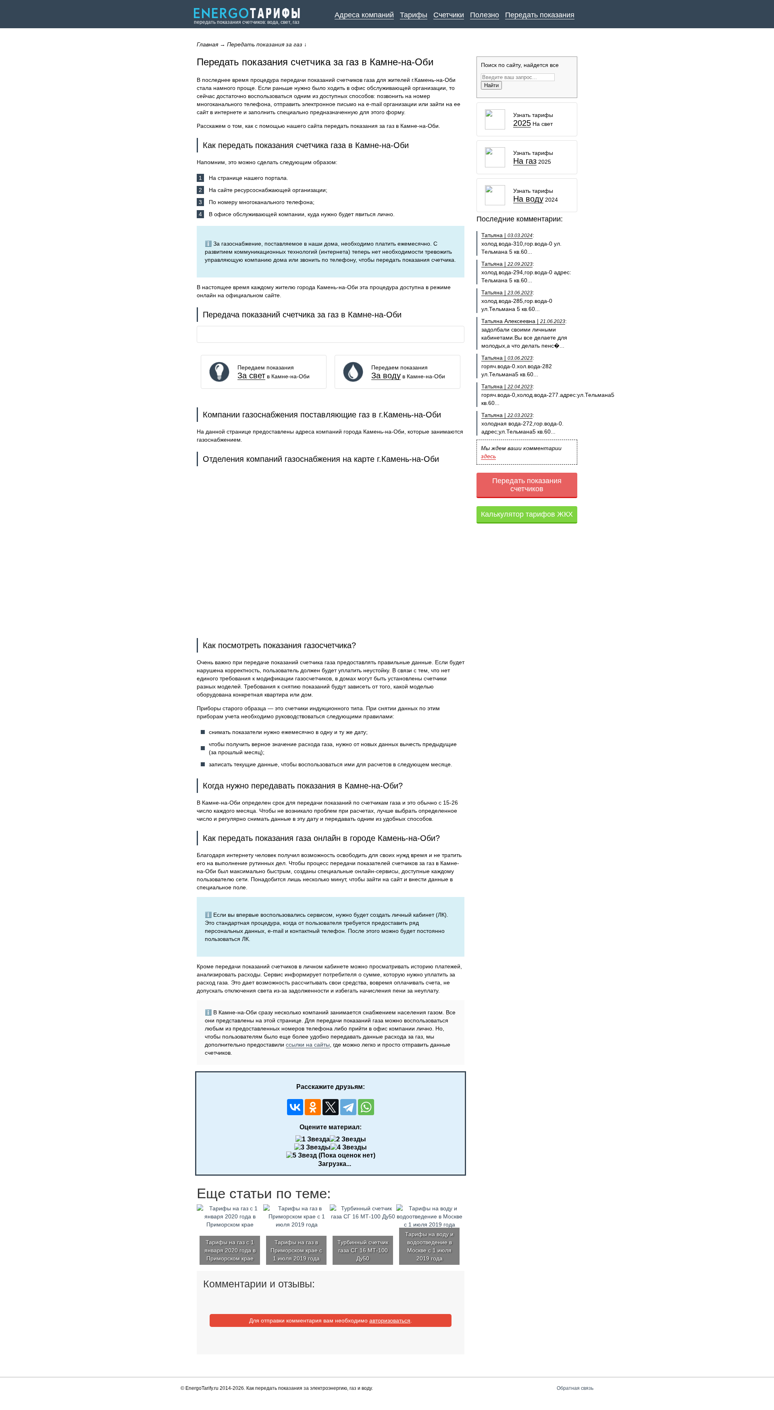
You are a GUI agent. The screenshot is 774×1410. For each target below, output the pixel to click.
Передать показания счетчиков (527, 485)
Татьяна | (507, 235)
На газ (525, 161)
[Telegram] (348, 1107)
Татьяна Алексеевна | (523, 321)
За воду (386, 375)
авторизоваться (389, 1320)
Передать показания (539, 15)
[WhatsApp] (366, 1107)
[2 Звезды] (348, 1139)
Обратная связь (575, 1388)
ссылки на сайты (308, 1044)
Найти (491, 85)
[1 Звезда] (312, 1139)
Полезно (484, 15)
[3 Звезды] (312, 1147)
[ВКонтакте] (295, 1107)
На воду (528, 199)
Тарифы (413, 15)
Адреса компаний (364, 15)
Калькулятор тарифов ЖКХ (527, 514)
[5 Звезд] (301, 1155)
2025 (522, 123)
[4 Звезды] (349, 1147)
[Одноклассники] (313, 1107)
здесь (488, 456)
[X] (330, 1107)
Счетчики (448, 15)
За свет (251, 375)
